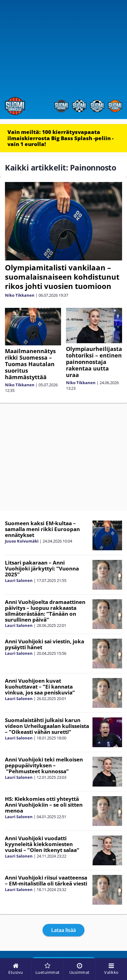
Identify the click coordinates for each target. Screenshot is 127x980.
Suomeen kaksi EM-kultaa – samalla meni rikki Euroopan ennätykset (42, 529)
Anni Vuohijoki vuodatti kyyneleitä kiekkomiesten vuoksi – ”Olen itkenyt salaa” (42, 844)
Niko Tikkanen (20, 295)
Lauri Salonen (19, 580)
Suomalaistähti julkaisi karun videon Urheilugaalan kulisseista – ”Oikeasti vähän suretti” (47, 725)
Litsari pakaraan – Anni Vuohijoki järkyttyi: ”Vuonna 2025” (42, 568)
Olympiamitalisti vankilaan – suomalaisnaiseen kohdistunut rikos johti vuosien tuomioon (62, 276)
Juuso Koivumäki (22, 541)
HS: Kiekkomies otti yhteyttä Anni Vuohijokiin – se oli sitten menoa (44, 804)
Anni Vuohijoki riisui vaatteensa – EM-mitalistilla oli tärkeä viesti (46, 880)
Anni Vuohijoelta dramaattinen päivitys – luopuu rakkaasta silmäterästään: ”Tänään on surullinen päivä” (45, 610)
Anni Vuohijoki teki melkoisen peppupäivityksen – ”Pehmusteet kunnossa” (44, 765)
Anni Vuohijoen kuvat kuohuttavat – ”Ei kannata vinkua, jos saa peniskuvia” (40, 686)
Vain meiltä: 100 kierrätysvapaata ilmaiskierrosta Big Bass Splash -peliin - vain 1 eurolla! (60, 138)
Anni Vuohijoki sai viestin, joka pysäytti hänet (44, 644)
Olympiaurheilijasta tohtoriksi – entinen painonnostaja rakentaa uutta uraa (94, 362)
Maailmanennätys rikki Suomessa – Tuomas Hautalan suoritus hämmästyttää (30, 364)
